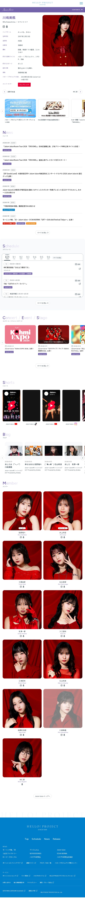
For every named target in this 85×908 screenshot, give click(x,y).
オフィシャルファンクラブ (11, 863)
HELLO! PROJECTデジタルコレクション (61, 876)
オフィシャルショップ (9, 876)
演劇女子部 (32, 891)
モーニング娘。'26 (9, 850)
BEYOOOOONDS (35, 853)
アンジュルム (34, 850)
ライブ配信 (24, 876)
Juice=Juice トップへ (42, 796)
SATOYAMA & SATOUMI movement (13, 891)
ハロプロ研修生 (35, 857)
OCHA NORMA (62, 853)
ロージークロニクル (10, 857)
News (47, 839)
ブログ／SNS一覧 (45, 863)
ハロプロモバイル (38, 876)
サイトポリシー (32, 882)
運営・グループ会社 (46, 882)
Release (56, 839)
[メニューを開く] (81, 3)
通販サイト (30, 863)
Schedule (36, 839)
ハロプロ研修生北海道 (64, 857)
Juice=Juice (61, 850)
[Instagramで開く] (71, 405)
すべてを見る (41, 233)
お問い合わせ (7, 882)
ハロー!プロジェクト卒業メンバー (66, 863)
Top (27, 839)
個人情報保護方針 (19, 882)
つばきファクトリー (10, 853)
